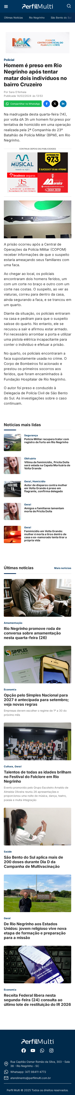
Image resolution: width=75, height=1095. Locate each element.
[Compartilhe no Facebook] (46, 103)
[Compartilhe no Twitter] (55, 103)
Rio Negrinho (37, 17)
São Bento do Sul (61, 17)
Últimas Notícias (13, 17)
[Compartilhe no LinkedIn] (63, 103)
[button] (69, 6)
